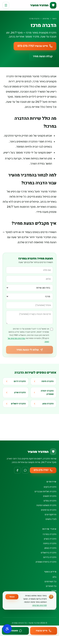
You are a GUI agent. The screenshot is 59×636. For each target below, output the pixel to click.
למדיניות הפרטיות (39, 605)
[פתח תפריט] (6, 5)
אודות (53, 590)
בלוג (54, 577)
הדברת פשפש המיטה (46, 505)
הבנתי (11, 596)
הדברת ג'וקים (50, 487)
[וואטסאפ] (25, 470)
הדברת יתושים (49, 496)
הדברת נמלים (50, 500)
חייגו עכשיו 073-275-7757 (33, 46)
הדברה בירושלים (48, 552)
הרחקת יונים (50, 514)
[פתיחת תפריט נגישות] (7, 628)
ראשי (54, 18)
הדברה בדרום (49, 557)
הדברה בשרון (50, 538)
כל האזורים (51, 586)
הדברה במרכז (49, 534)
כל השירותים (50, 581)
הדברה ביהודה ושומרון (46, 561)
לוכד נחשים (51, 519)
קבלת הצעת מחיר (42, 56)
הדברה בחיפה (49, 543)
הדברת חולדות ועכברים (45, 491)
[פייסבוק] (17, 470)
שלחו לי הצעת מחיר (27, 350)
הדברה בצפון (50, 548)
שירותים (46, 18)
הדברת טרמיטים (48, 510)
